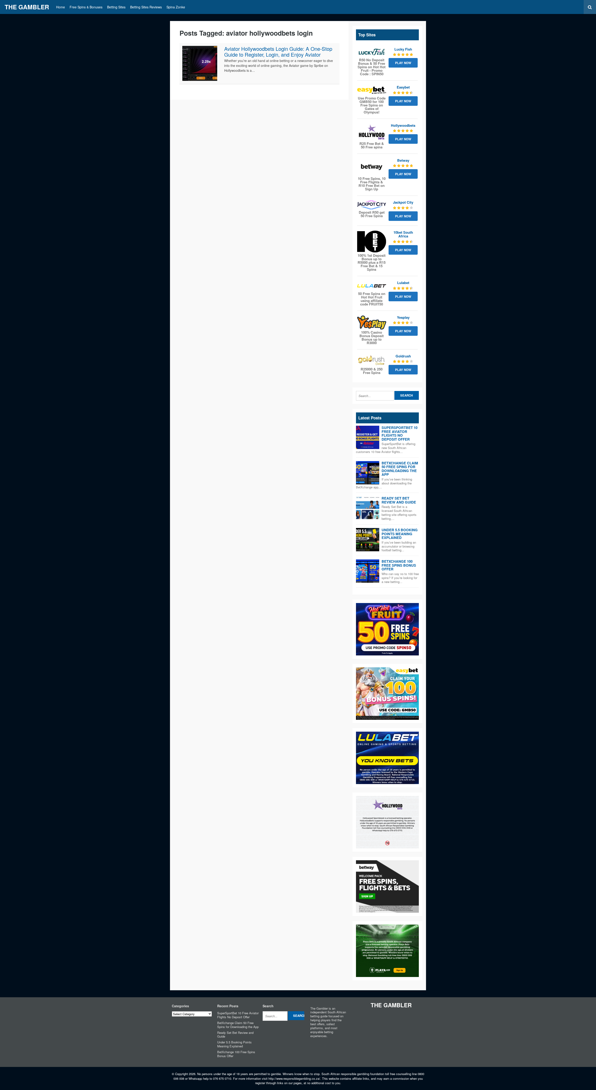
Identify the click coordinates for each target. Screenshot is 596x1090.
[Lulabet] (371, 286)
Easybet (403, 87)
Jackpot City (403, 202)
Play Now (403, 63)
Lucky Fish (403, 49)
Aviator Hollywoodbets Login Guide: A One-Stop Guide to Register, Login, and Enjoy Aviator (278, 51)
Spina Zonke (175, 7)
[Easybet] (371, 90)
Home (60, 7)
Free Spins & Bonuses (86, 7)
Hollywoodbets (403, 125)
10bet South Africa (403, 234)
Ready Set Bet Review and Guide (399, 500)
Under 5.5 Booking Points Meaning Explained (400, 533)
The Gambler (27, 7)
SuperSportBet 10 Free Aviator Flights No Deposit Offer (399, 433)
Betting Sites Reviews (146, 7)
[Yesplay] (371, 322)
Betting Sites (116, 7)
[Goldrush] (371, 360)
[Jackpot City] (371, 204)
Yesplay (403, 317)
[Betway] (371, 167)
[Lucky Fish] (371, 52)
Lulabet (403, 282)
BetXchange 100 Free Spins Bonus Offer (399, 565)
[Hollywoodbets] (371, 132)
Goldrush (403, 356)
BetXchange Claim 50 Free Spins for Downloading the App (400, 468)
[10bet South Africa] (371, 241)
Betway (403, 160)
